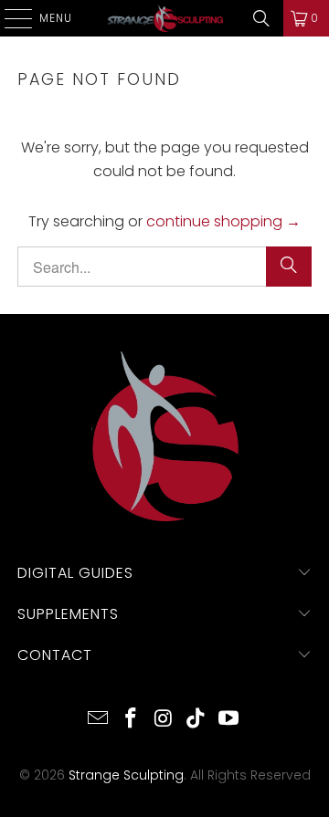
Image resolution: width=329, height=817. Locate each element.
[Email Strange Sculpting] (98, 720)
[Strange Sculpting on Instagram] (163, 720)
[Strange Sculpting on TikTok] (196, 720)
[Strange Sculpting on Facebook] (130, 720)
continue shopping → (223, 221)
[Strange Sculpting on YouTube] (229, 720)
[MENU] (9, 18)
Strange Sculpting (126, 775)
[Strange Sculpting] (164, 18)
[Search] (261, 18)
